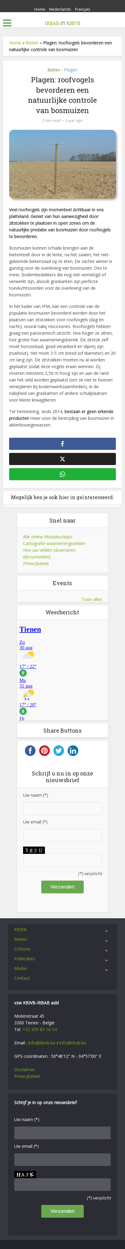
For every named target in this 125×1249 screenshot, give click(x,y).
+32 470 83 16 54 (39, 1029)
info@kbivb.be (42, 1043)
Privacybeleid (36, 563)
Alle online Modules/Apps (48, 537)
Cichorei (22, 949)
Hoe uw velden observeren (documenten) (49, 553)
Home (39, 9)
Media (20, 968)
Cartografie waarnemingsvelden (54, 543)
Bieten (32, 43)
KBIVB (20, 929)
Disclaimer (24, 1069)
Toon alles (91, 599)
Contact (22, 978)
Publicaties (24, 958)
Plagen (70, 70)
